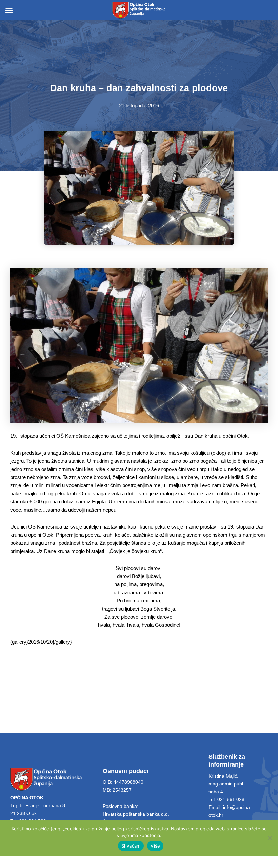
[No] (269, 838)
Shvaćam (131, 846)
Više (155, 846)
